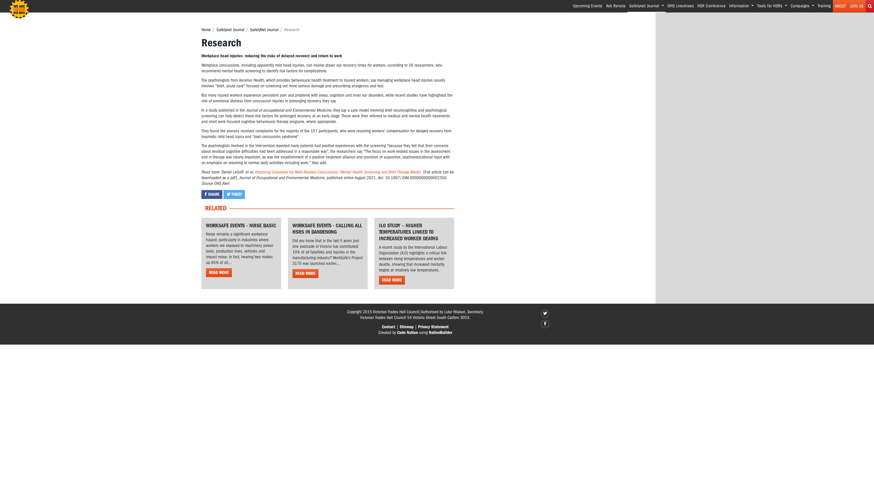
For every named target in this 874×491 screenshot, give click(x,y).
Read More (219, 272)
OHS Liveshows (681, 5)
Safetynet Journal (230, 29)
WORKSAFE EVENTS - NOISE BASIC (241, 225)
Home (206, 29)
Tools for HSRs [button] (770, 5)
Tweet (236, 194)
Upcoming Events (587, 5)
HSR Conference (711, 5)
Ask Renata (616, 5)
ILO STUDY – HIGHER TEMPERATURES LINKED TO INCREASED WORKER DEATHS (408, 232)
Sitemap (407, 326)
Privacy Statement (433, 326)
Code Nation (407, 332)
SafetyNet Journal (264, 29)
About (840, 6)
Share (213, 194)
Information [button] (739, 5)
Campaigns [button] (801, 5)
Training (824, 5)
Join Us (857, 6)
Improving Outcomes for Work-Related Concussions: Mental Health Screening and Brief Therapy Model (337, 172)
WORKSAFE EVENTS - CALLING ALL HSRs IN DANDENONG (327, 228)
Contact (388, 326)
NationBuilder (440, 332)
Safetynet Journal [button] (647, 5)
